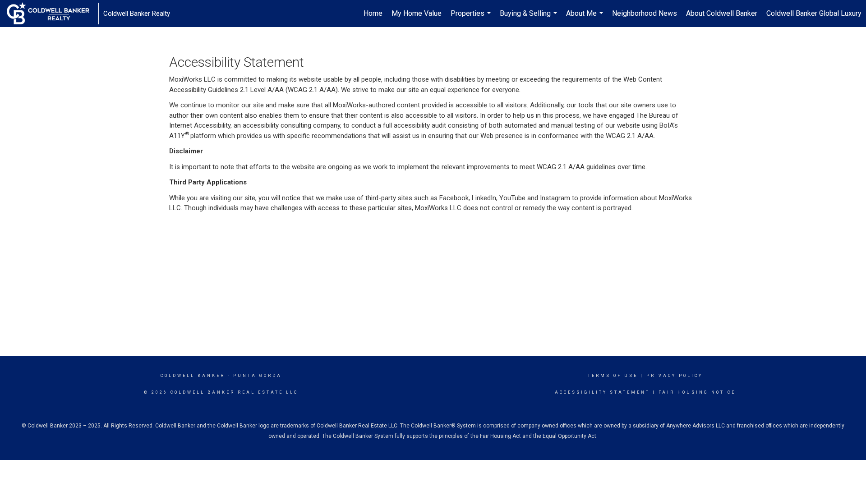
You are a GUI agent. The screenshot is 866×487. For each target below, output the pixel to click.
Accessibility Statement (602, 392)
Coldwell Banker (193, 375)
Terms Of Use (613, 375)
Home (373, 13)
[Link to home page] (52, 13)
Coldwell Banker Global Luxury (813, 13)
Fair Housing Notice (697, 392)
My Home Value (417, 13)
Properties (472, 18)
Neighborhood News (644, 13)
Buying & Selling (529, 18)
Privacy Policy (674, 375)
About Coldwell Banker (721, 13)
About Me (585, 18)
